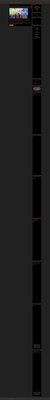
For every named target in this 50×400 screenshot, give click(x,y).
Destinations (16, 2)
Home (9, 2)
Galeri (19, 2)
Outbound (12, 2)
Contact (22, 2)
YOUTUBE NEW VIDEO (37, 80)
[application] (37, 89)
